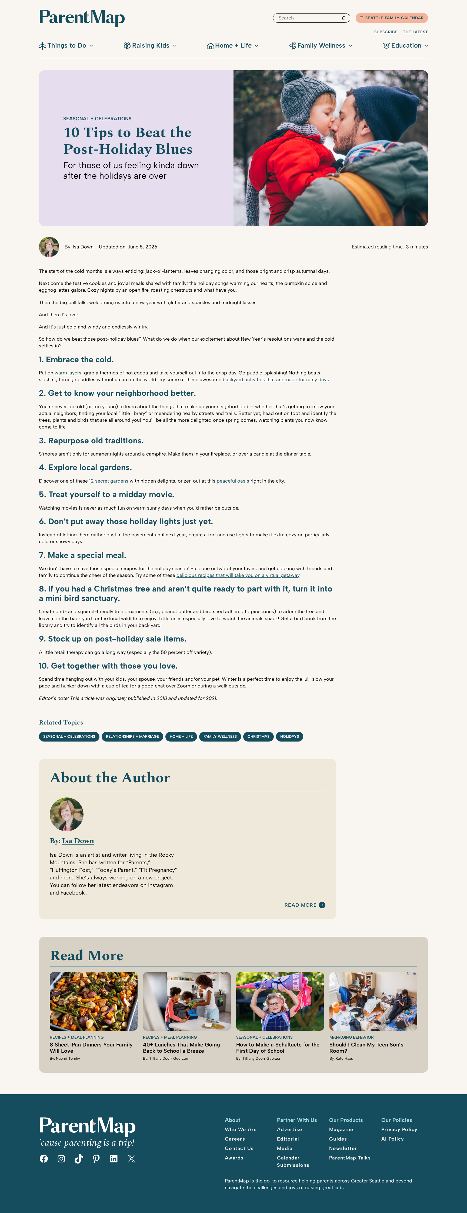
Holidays (289, 736)
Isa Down (83, 247)
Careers (235, 1139)
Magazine (341, 1129)
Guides (338, 1139)
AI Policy (392, 1139)
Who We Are (241, 1129)
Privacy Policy (399, 1129)
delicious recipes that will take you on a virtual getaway (237, 575)
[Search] (343, 18)
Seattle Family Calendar (394, 18)
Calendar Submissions (293, 1161)
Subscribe (386, 32)
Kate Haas (344, 1058)
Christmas (258, 736)
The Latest (415, 32)
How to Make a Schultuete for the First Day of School (277, 1047)
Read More (301, 905)
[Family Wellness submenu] (350, 45)
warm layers (68, 373)
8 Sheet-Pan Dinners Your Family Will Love (91, 1047)
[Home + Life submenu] (256, 45)
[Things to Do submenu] (91, 45)
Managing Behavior (351, 1037)
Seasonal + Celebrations (97, 119)
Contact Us (239, 1148)
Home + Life (181, 736)
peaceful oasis (233, 481)
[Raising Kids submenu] (174, 45)
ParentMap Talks (350, 1158)
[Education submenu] (426, 45)
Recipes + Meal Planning (77, 1037)
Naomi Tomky (68, 1058)
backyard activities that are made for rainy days (276, 380)
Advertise (289, 1129)
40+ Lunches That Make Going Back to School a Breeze (181, 1047)
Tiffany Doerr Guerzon (168, 1058)
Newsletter (343, 1148)
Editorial (288, 1139)
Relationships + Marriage (132, 736)
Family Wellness (220, 736)
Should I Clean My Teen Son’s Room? (366, 1047)
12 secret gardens (108, 481)
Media (284, 1148)
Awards (234, 1158)
